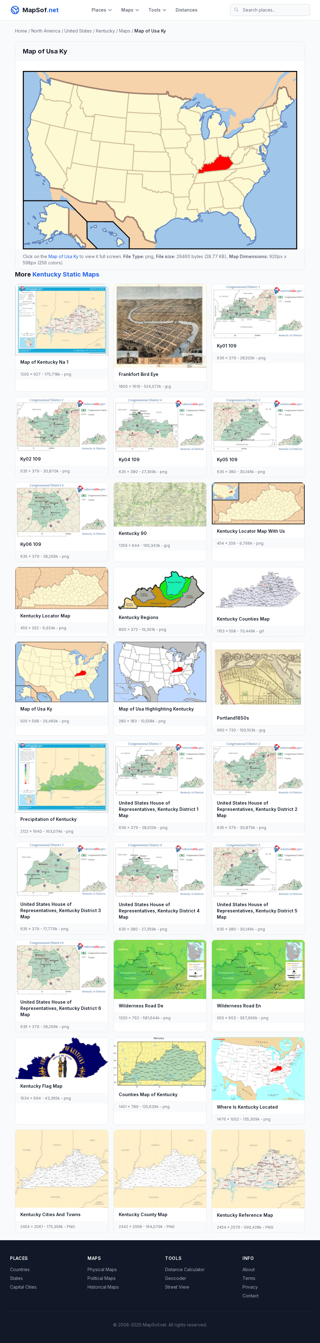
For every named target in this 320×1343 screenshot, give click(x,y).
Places (99, 9)
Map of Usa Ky (63, 256)
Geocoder (175, 1278)
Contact (250, 1295)
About (248, 1269)
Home (21, 30)
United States (78, 30)
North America (45, 30)
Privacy (250, 1287)
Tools (154, 9)
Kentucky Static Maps (65, 274)
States (16, 1278)
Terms (248, 1278)
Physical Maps (102, 1269)
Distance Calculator (185, 1269)
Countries (20, 1269)
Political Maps (102, 1278)
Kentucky (105, 30)
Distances (187, 9)
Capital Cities (23, 1287)
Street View (177, 1287)
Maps (127, 9)
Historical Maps (103, 1287)
